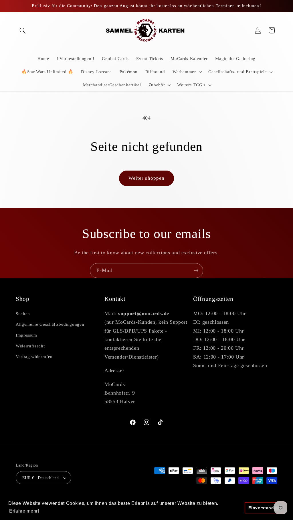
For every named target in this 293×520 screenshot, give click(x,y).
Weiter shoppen (146, 178)
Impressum (26, 335)
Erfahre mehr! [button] (24, 511)
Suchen (23, 313)
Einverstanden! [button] (264, 507)
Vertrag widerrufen (34, 356)
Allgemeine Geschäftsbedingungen (50, 324)
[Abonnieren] (196, 270)
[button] (22, 30)
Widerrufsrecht (30, 345)
